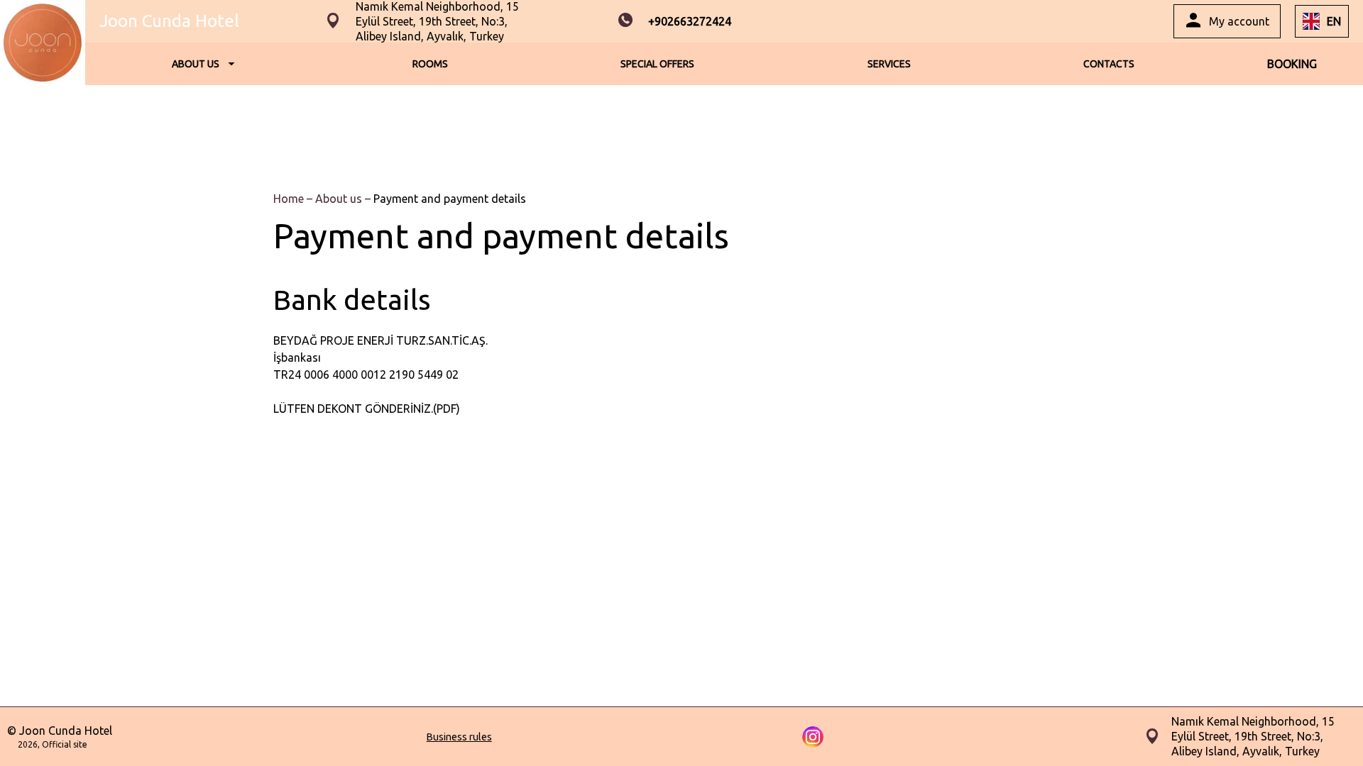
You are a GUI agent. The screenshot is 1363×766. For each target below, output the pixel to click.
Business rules (459, 737)
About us (340, 198)
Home (290, 198)
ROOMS (430, 64)
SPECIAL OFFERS (657, 64)
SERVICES (889, 64)
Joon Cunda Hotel (169, 20)
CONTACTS (1108, 64)
